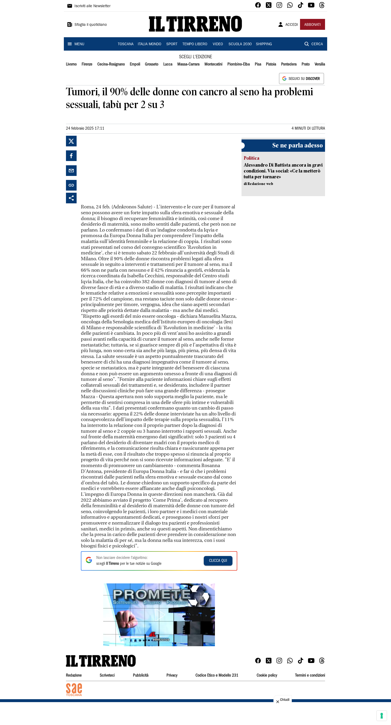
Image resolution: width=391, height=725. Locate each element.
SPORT (171, 44)
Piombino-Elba (238, 64)
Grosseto (151, 64)
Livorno (71, 64)
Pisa (258, 64)
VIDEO (218, 44)
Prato (306, 64)
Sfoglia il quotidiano (90, 25)
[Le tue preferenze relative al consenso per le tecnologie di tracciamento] (382, 716)
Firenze (87, 64)
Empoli (135, 64)
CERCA (317, 44)
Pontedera (289, 64)
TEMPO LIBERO (194, 44)
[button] (159, 615)
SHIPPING (264, 44)
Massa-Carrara (188, 64)
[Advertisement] (121, 169)
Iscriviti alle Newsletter (92, 6)
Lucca (167, 64)
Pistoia (271, 64)
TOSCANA (126, 44)
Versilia (320, 64)
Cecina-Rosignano (111, 64)
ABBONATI (312, 25)
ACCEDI (291, 25)
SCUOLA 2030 (240, 44)
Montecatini (213, 64)
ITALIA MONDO (149, 44)
